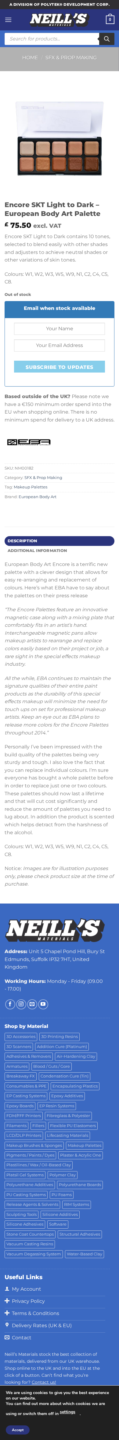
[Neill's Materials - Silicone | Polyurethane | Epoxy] (59, 20)
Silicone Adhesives (24, 1224)
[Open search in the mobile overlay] (59, 39)
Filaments (16, 1125)
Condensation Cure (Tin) (64, 1076)
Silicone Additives (60, 1214)
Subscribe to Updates (59, 367)
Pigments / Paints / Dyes (30, 1155)
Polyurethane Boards (80, 1184)
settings (67, 1412)
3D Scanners (18, 1046)
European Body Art (37, 496)
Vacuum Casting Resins (29, 1244)
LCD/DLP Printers (23, 1135)
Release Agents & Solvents (32, 1204)
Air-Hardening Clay (76, 1056)
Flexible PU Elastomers (73, 1125)
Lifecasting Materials (67, 1135)
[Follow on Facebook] (10, 1004)
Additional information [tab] (37, 550)
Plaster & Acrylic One (80, 1155)
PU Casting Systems (26, 1194)
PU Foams (62, 1194)
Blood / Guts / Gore (51, 1066)
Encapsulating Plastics (75, 1086)
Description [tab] (22, 541)
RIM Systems (76, 1204)
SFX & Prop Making (71, 58)
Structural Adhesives (80, 1234)
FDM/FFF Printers (23, 1115)
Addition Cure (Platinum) (62, 1046)
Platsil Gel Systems (25, 1175)
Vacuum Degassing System (33, 1254)
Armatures (16, 1066)
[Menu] (8, 19)
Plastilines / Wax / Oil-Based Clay (38, 1165)
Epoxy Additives (67, 1096)
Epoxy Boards (20, 1106)
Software (58, 1224)
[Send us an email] (32, 1004)
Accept (17, 1430)
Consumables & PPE (26, 1086)
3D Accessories (20, 1036)
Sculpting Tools (21, 1214)
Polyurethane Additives (29, 1184)
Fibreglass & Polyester (68, 1115)
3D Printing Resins (59, 1036)
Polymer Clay (62, 1175)
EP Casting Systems (25, 1096)
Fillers (38, 1125)
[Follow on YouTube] (43, 1004)
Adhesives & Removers (28, 1056)
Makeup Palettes (30, 487)
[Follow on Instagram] (21, 1004)
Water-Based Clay (84, 1254)
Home (30, 58)
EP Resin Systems (56, 1106)
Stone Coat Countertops (30, 1234)
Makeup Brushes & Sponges (34, 1145)
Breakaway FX (20, 1076)
